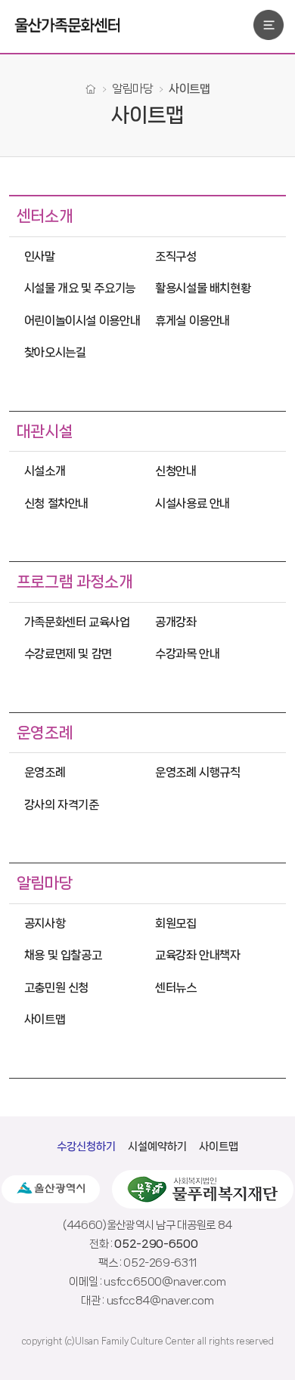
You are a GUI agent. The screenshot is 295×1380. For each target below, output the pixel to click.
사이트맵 (218, 1147)
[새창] (51, 1189)
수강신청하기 (86, 1147)
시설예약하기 (157, 1147)
